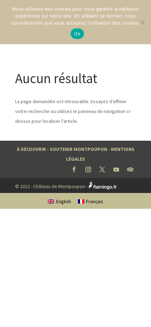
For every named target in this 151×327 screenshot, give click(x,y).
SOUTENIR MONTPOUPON (78, 149)
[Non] (142, 22)
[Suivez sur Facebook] (74, 169)
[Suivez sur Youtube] (116, 169)
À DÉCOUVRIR (31, 149)
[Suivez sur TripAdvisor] (130, 169)
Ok (77, 33)
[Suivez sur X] (102, 169)
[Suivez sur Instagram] (88, 169)
